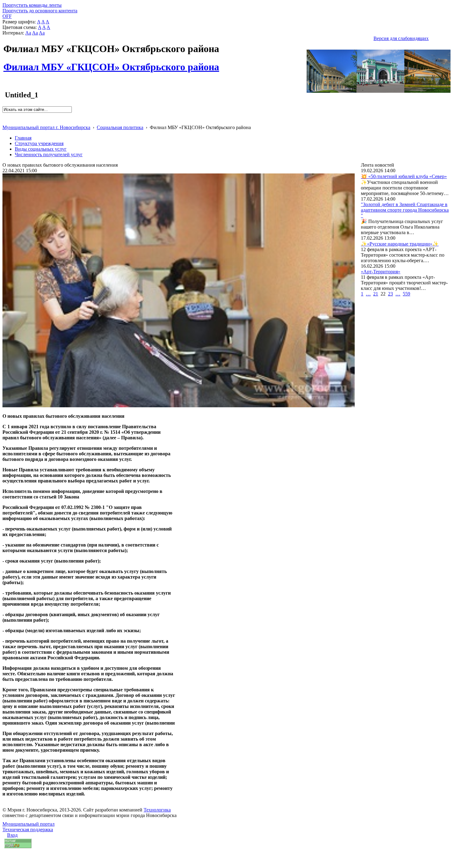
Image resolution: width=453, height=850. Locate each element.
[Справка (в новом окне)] (5, 121)
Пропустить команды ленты (32, 5)
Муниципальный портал (28, 824)
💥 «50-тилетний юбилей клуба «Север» (404, 176)
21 (375, 293)
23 (390, 293)
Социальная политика (120, 127)
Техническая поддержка (27, 829)
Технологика (157, 809)
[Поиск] (4, 115)
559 (406, 293)
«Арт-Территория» (380, 271)
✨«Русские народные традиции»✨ (400, 243)
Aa (28, 32)
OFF (7, 16)
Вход (12, 835)
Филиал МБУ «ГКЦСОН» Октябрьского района (111, 63)
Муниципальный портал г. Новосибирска (46, 127)
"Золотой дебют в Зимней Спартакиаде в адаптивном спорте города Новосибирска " (405, 210)
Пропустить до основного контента (39, 10)
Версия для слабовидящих (401, 38)
